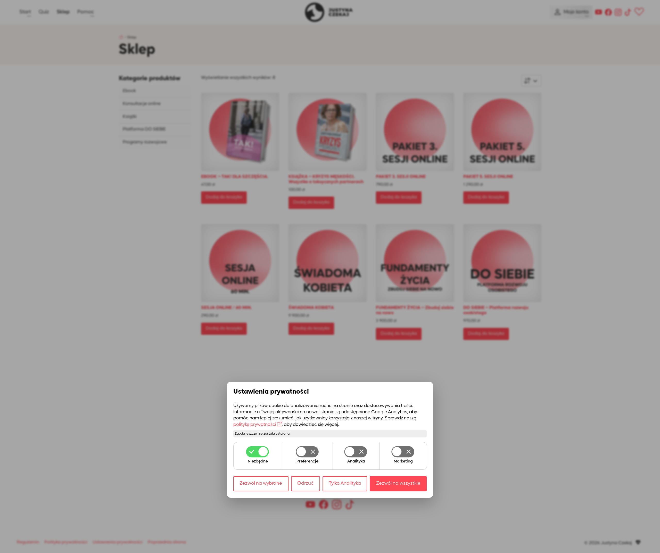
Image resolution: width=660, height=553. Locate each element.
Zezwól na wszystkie (398, 483)
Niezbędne (258, 461)
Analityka (356, 461)
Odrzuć (305, 483)
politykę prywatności (254, 424)
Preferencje (307, 461)
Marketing (403, 461)
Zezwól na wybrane (261, 483)
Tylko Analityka (345, 483)
